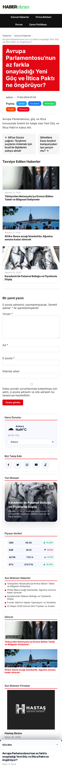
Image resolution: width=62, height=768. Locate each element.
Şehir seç (14, 435)
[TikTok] (45, 465)
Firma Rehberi (43, 17)
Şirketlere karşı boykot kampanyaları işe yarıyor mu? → (48, 144)
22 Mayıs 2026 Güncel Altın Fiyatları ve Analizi (31, 606)
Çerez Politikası (38, 24)
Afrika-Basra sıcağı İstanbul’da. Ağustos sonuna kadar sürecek (31, 591)
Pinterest (23, 109)
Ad (5, 345)
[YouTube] (36, 465)
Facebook (34, 103)
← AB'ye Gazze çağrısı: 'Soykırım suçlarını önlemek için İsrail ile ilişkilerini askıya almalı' (18, 144)
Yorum (7, 314)
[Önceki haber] (45, 487)
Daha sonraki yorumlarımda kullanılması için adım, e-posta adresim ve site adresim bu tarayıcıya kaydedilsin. (29, 392)
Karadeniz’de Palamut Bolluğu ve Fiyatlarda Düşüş (29, 597)
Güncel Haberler (20, 17)
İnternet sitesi (10, 371)
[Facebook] (8, 465)
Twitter (21, 103)
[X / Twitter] (17, 465)
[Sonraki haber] (52, 487)
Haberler (6, 35)
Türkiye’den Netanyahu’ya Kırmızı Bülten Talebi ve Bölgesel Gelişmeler (30, 585)
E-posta (8, 358)
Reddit (11, 109)
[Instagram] (27, 465)
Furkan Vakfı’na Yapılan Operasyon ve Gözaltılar (31, 602)
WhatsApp (49, 103)
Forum (19, 24)
